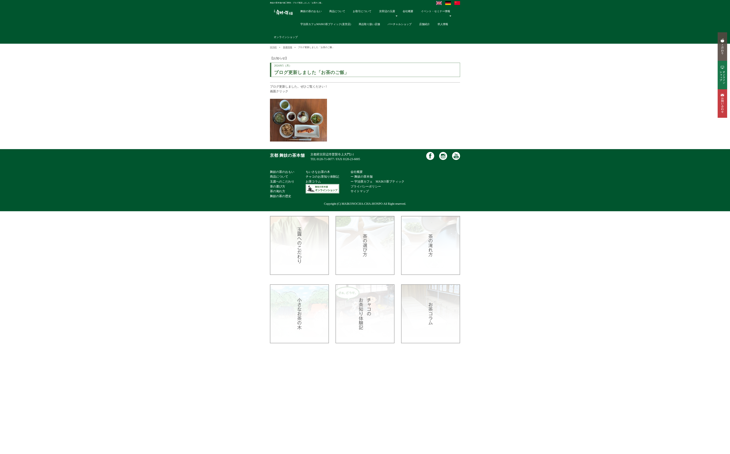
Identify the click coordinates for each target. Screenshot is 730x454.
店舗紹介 (424, 24)
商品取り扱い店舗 (369, 24)
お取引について (362, 11)
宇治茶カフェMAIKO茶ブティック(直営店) (325, 24)
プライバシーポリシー (366, 186)
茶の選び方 (277, 186)
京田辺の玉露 (387, 11)
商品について (337, 11)
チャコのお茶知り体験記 (322, 176)
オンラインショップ (286, 37)
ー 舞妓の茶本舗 (362, 176)
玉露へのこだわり (282, 181)
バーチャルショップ (400, 24)
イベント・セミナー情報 (435, 11)
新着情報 (287, 47)
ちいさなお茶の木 (318, 171)
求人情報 (442, 24)
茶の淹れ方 (277, 191)
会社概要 (408, 11)
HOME (273, 47)
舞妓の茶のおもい (311, 11)
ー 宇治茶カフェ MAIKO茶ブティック (377, 181)
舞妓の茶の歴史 (280, 196)
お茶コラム (313, 181)
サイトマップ (360, 191)
